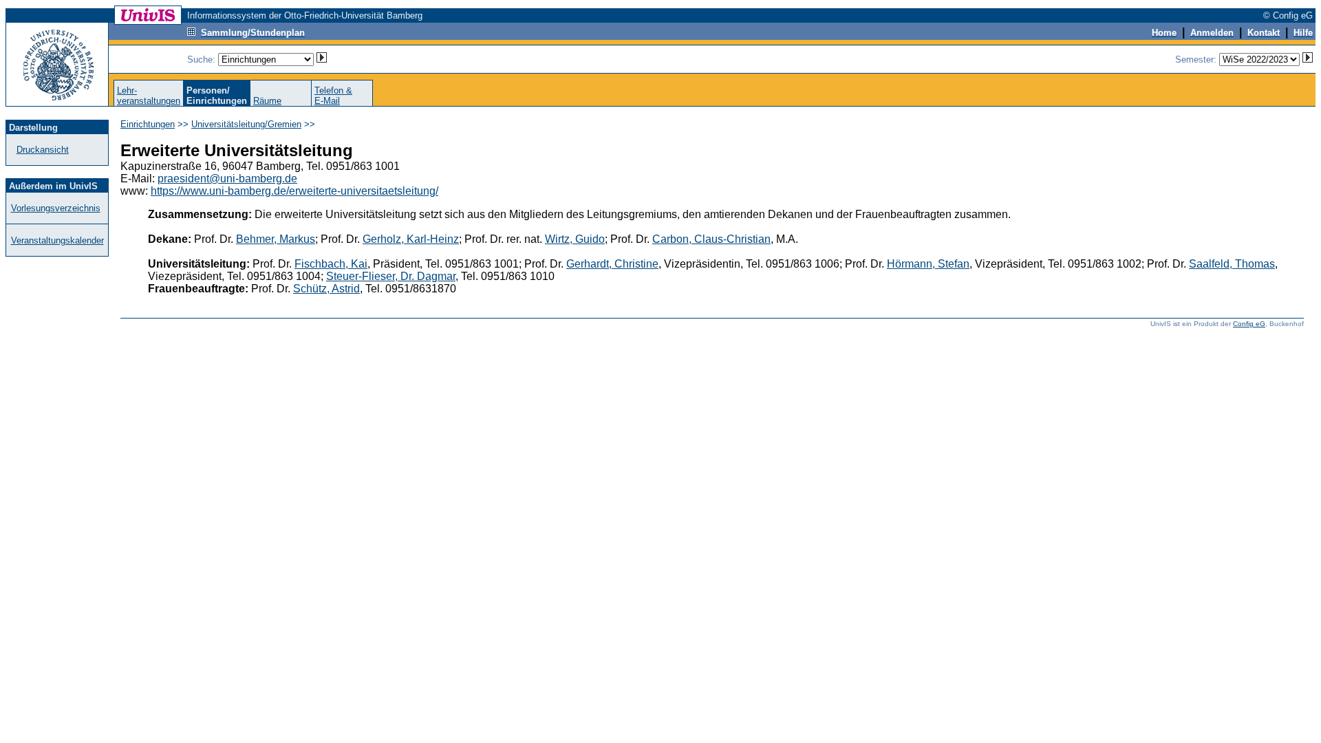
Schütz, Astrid (326, 288)
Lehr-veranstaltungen (148, 95)
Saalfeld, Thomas (1232, 264)
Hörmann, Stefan (928, 264)
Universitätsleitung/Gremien (246, 124)
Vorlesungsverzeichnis (55, 208)
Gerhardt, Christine (612, 264)
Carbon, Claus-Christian (711, 239)
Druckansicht (43, 149)
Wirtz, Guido (575, 239)
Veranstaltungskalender (57, 240)
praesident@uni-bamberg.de (227, 178)
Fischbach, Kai (330, 264)
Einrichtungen (147, 124)
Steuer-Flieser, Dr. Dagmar (390, 276)
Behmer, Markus (275, 239)
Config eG (1249, 323)
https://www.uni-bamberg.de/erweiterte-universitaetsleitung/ (294, 191)
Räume (267, 101)
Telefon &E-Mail (333, 95)
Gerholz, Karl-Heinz (411, 239)
